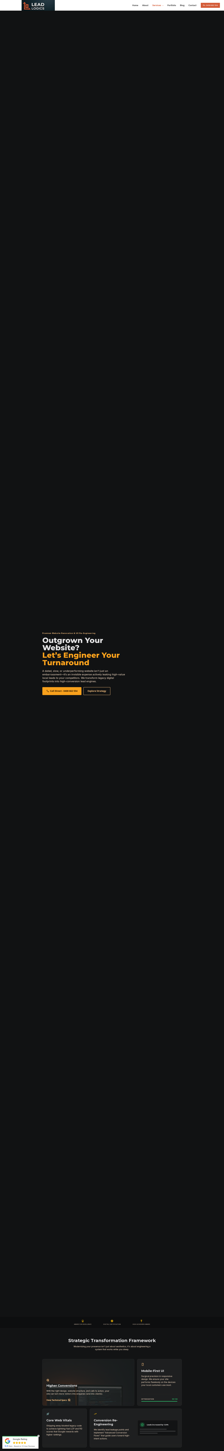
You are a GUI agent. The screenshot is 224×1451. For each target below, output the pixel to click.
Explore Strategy (97, 690)
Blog (182, 5)
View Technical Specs (58, 1400)
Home (135, 5)
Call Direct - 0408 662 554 (62, 691)
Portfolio (171, 5)
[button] (210, 5)
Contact (192, 5)
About (145, 5)
